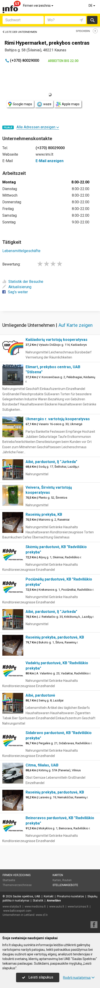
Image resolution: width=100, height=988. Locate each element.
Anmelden (54, 900)
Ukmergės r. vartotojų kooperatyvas (58, 419)
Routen (67, 880)
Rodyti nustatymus (77, 977)
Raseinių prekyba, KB (44, 514)
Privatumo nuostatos (70, 896)
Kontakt (48, 896)
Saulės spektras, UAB (26, 896)
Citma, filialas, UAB (42, 765)
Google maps (22, 104)
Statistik (38, 900)
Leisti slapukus (40, 977)
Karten (58, 875)
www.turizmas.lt (78, 906)
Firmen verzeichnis (37, 5)
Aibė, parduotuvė (40, 695)
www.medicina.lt (35, 906)
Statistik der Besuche (25, 281)
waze (47, 104)
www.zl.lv (42, 915)
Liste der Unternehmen (21, 32)
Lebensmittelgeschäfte (21, 251)
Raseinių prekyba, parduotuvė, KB (55, 637)
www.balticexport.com (17, 910)
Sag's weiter (18, 292)
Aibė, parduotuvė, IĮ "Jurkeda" (51, 462)
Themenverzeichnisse (17, 885)
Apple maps (71, 104)
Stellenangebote (65, 885)
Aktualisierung (19, 287)
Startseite (9, 880)
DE (91, 5)
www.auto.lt (56, 906)
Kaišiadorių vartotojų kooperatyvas (56, 339)
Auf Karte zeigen (75, 325)
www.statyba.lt (12, 906)
